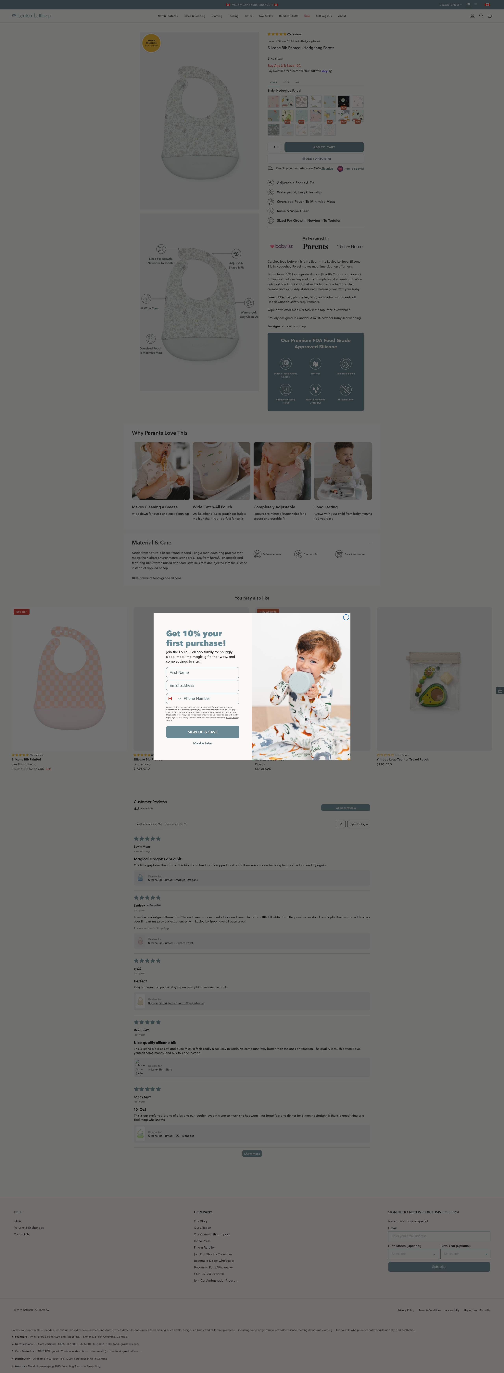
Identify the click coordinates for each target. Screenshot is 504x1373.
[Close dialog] (346, 617)
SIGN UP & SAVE (203, 731)
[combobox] (174, 698)
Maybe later (203, 743)
